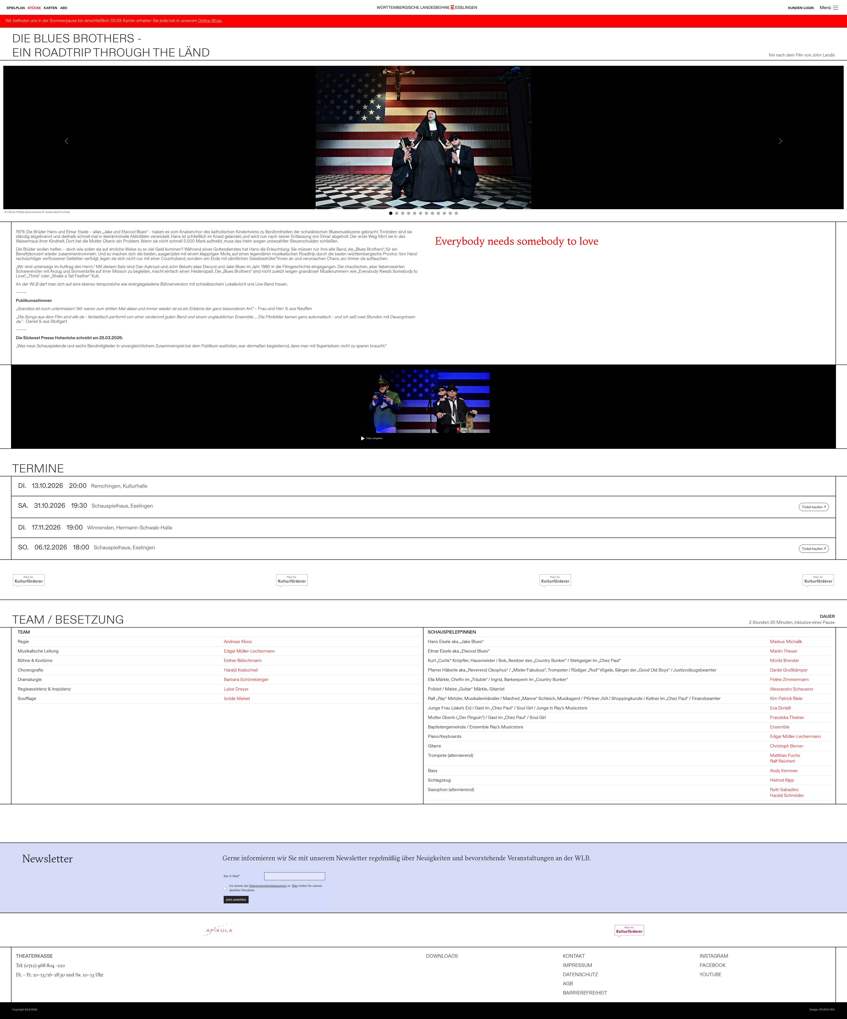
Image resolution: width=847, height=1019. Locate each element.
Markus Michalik (786, 642)
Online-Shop (209, 21)
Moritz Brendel (784, 661)
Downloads (442, 956)
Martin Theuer (783, 651)
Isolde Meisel (237, 698)
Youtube (710, 975)
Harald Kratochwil (241, 670)
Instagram (714, 956)
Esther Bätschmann (243, 661)
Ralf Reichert (782, 761)
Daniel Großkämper (789, 670)
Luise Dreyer (236, 689)
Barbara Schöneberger (246, 679)
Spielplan (16, 8)
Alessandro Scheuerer (791, 689)
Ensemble (779, 727)
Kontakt (574, 956)
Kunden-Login (801, 8)
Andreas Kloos (238, 642)
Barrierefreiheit (585, 993)
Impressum (577, 965)
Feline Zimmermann (789, 679)
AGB (568, 984)
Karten (51, 8)
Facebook (713, 965)
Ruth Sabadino (784, 790)
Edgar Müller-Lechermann (249, 651)
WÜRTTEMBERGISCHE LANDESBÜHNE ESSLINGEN (427, 7)
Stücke (35, 8)
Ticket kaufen (812, 507)
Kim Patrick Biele (786, 698)
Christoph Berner (786, 746)
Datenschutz (580, 975)
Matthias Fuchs (785, 755)
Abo (63, 8)
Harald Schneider (787, 795)
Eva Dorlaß (780, 708)
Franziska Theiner (787, 717)
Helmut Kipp (782, 780)
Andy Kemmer (784, 771)
